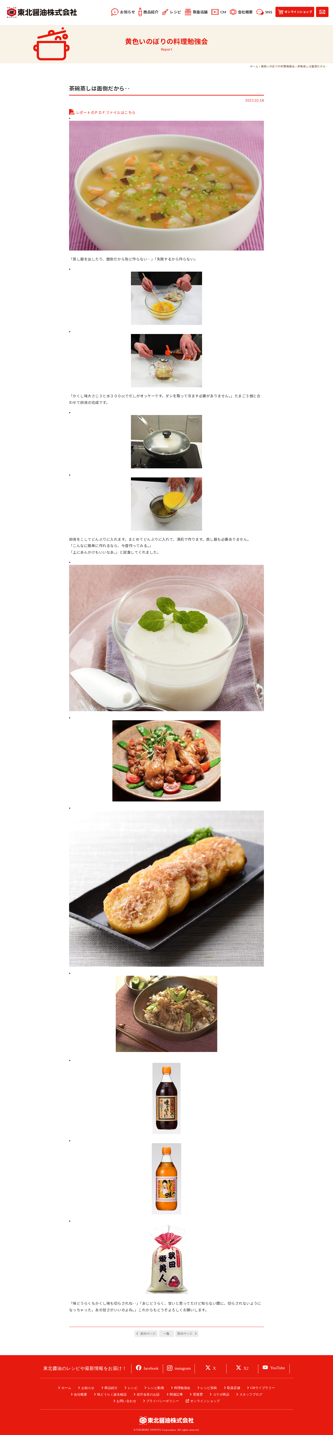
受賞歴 (198, 1394)
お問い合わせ (126, 1401)
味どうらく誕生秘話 (112, 1394)
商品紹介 (111, 1388)
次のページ (184, 1333)
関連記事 (176, 1394)
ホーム (254, 66)
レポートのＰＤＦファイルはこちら (106, 112)
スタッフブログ (250, 1394)
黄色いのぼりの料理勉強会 (278, 66)
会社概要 (80, 1394)
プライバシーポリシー (162, 1401)
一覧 (167, 1333)
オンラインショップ (205, 1401)
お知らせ (87, 1388)
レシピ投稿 (208, 1388)
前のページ (148, 1333)
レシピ (133, 1388)
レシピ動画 (156, 1388)
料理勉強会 (182, 1388)
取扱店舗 (233, 1388)
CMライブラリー (262, 1388)
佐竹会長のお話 (148, 1394)
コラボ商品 (221, 1394)
